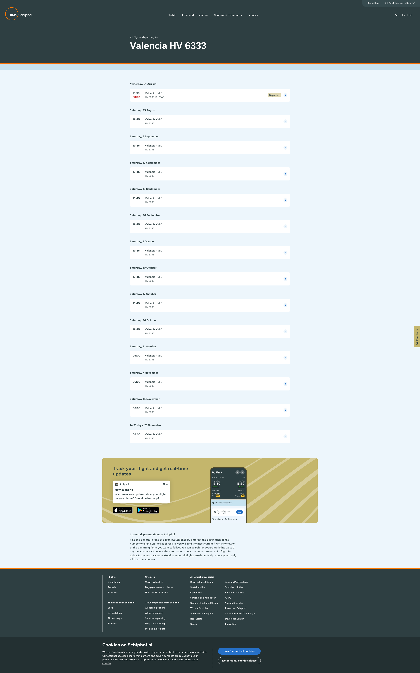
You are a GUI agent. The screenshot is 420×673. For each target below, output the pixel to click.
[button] (417, 336)
